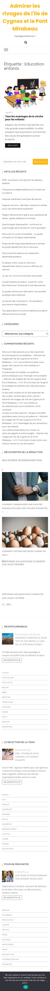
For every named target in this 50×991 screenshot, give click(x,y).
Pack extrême (9, 460)
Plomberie (7, 915)
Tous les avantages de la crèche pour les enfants (24, 118)
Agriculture (8, 678)
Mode (4, 935)
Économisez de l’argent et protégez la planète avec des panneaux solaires (25, 386)
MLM (4, 800)
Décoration (7, 849)
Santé (4, 949)
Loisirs (5, 839)
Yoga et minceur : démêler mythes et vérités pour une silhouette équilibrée (24, 207)
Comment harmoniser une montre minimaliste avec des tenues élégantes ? (25, 508)
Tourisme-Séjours (28, 634)
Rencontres (7, 944)
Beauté (5, 687)
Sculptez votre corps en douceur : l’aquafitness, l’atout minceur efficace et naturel (22, 266)
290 (8, 604)
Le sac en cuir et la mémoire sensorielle (22, 275)
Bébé (4, 692)
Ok (26, 987)
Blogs (5, 819)
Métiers (5, 930)
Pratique (6, 940)
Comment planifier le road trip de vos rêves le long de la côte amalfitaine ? (31, 641)
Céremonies (7, 702)
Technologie (8, 954)
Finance (5, 804)
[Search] (25, 42)
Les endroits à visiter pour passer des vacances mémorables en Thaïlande (23, 365)
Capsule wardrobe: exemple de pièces (21, 199)
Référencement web (30, 460)
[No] (46, 981)
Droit (4, 717)
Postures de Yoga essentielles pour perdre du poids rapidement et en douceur (23, 245)
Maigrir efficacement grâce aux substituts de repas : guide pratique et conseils (24, 217)
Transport (7, 964)
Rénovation (7, 920)
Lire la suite (13, 145)
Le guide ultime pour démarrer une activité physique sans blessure (24, 293)
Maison (5, 844)
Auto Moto (7, 683)
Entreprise (7, 727)
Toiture (5, 925)
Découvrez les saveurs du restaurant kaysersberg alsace (20, 255)
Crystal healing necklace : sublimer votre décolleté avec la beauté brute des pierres (23, 284)
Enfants (9, 112)
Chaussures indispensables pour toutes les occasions (23, 191)
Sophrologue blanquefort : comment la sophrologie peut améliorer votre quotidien (24, 226)
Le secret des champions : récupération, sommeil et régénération (22, 303)
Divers (5, 712)
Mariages (6, 707)
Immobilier (7, 809)
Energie (5, 910)
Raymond (15, 107)
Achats (5, 673)
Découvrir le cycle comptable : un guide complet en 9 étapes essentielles (22, 236)
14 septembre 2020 (36, 107)
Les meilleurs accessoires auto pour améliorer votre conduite (21, 406)
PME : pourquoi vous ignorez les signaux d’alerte (22, 182)
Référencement (9, 829)
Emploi (5, 795)
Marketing (7, 824)
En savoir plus (11, 660)
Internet (6, 814)
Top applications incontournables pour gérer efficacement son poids (24, 312)
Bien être (6, 697)
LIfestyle (6, 834)
